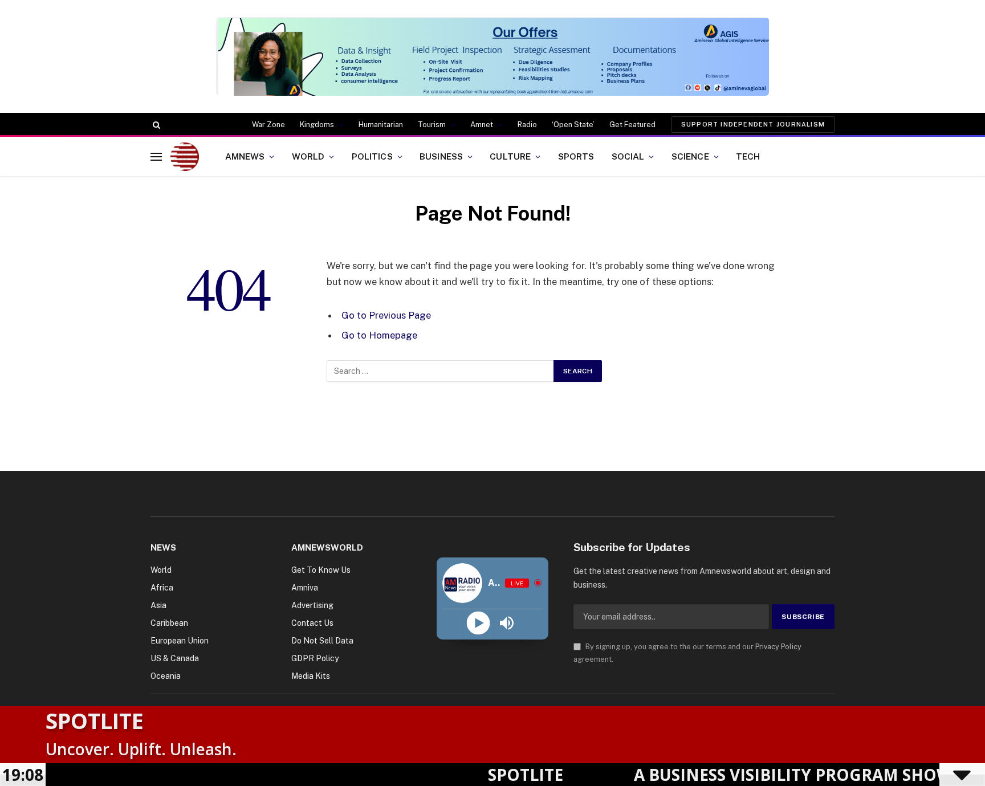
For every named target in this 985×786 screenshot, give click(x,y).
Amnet (481, 124)
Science (690, 156)
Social (628, 156)
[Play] (477, 623)
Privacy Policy (778, 646)
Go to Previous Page (386, 315)
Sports (576, 156)
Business (441, 156)
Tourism (432, 124)
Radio (527, 124)
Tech (748, 156)
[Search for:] (441, 371)
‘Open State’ (573, 124)
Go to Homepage (379, 335)
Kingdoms (317, 124)
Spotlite (95, 720)
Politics (372, 156)
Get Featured (632, 124)
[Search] (155, 125)
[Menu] (156, 156)
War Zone (268, 124)
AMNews (245, 156)
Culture (510, 156)
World (308, 156)
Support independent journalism (753, 124)
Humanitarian (381, 124)
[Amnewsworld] (184, 157)
